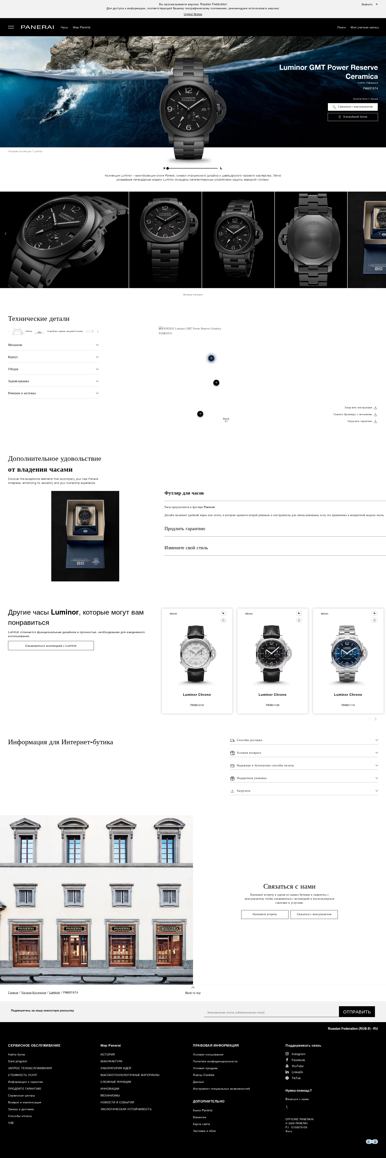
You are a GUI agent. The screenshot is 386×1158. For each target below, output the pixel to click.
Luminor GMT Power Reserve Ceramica (328, 71)
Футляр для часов (184, 493)
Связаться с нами (289, 886)
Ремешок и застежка (22, 393)
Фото (288, 1131)
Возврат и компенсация (24, 1102)
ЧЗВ (11, 1123)
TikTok (296, 1078)
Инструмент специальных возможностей (221, 1088)
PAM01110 (348, 705)
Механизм (15, 345)
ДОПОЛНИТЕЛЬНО (209, 1101)
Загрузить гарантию (359, 421)
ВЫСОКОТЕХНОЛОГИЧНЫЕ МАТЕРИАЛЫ (130, 1075)
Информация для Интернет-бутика (60, 741)
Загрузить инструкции (358, 408)
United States (193, 14)
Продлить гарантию (184, 529)
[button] (164, 168)
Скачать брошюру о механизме (353, 414)
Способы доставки (249, 740)
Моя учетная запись (365, 27)
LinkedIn (297, 1072)
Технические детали (39, 318)
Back (226, 419)
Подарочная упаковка (252, 778)
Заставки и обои (204, 1131)
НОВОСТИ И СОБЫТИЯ (117, 1102)
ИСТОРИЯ (108, 1054)
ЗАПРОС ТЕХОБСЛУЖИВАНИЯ (30, 1068)
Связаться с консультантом (355, 107)
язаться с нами (298, 1099)
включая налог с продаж (365, 99)
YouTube (298, 1066)
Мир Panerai (81, 27)
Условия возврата (249, 753)
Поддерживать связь (303, 1045)
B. (297, 1099)
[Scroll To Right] (97, 331)
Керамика (372, 82)
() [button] (353, 1028)
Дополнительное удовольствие (54, 464)
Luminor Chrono (197, 694)
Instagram (299, 1054)
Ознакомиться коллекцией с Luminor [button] (51, 646)
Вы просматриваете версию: (193, 4)
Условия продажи (205, 1068)
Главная (13, 993)
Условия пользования (208, 1054)
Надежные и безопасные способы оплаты (265, 765)
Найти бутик (16, 1054)
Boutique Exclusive (193, 294)
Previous (6, 233)
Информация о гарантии (25, 1082)
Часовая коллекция (19, 151)
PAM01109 (272, 705)
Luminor (38, 151)
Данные (198, 1082)
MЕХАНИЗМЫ (110, 1095)
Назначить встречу (265, 914)
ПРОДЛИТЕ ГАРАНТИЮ (24, 1088)
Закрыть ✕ (369, 4)
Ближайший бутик (355, 117)
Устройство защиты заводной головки (65, 331)
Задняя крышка (18, 381)
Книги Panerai (203, 1110)
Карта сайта (201, 1124)
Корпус (13, 357)
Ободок (13, 369)
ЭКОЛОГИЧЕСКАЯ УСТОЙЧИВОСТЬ (126, 1109)
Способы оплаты (20, 1116)
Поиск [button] (341, 27)
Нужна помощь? (298, 1090)
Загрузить (243, 791)
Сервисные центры (21, 1095)
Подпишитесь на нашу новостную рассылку (42, 1010)
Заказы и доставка (21, 1109)
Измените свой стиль (186, 548)
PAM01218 (197, 705)
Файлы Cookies (204, 1075)
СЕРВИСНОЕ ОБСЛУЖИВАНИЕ (34, 1045)
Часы (64, 27)
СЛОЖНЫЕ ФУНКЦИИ (116, 1082)
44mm (361, 82)
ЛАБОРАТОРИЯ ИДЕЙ (116, 1068)
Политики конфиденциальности (215, 1061)
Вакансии (199, 1117)
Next (380, 233)
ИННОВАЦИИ (110, 1088)
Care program (17, 1061)
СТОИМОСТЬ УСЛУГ (23, 1075)
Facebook (298, 1060)
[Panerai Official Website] (37, 27)
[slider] (167, 168)
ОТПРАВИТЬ (357, 1011)
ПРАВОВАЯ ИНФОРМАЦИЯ (216, 1045)
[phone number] (331, 1107)
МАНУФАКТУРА (111, 1061)
